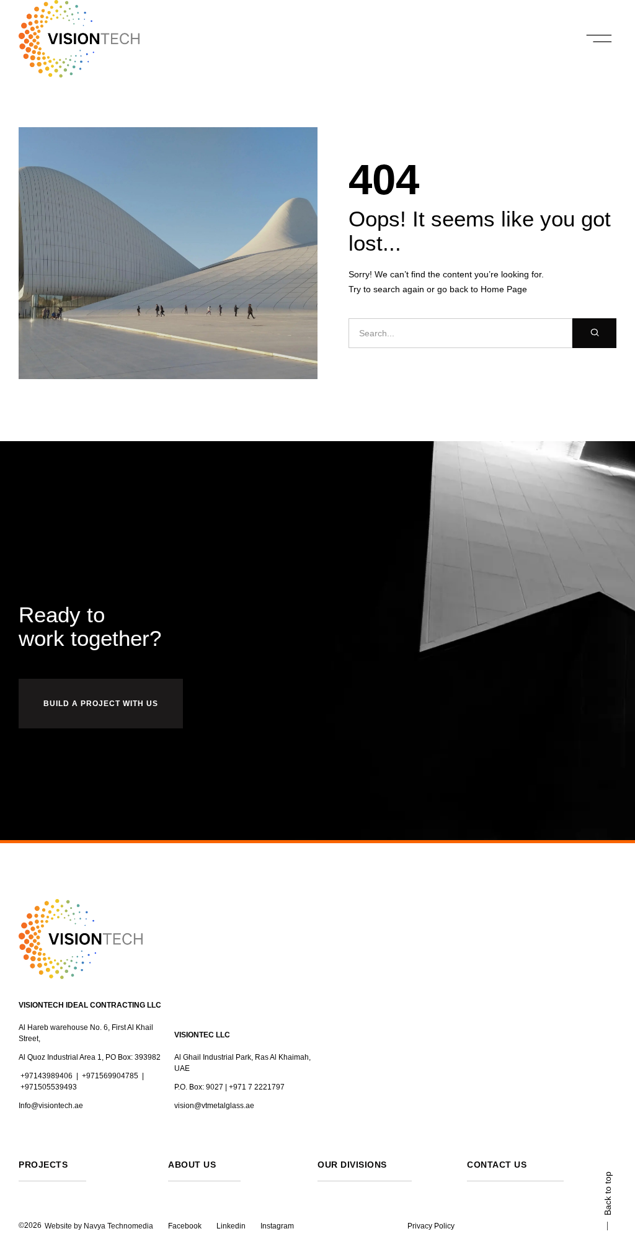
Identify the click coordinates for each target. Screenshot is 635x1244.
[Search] (594, 333)
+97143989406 (46, 1076)
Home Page (504, 289)
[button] (599, 39)
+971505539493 (48, 1087)
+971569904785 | (113, 1076)
